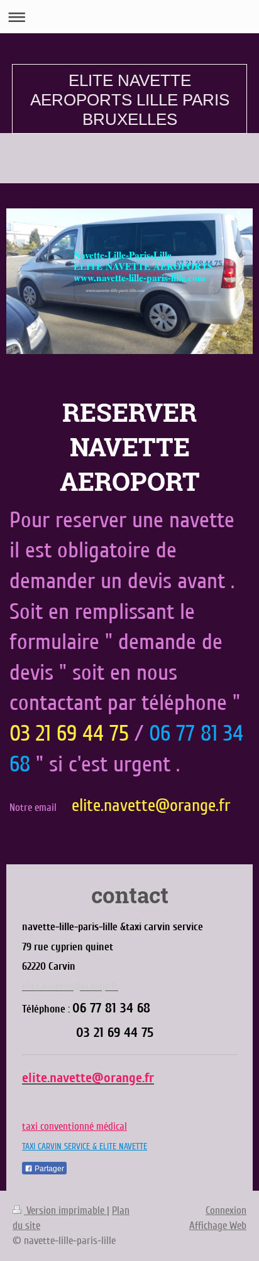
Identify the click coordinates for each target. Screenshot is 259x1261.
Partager (48, 1168)
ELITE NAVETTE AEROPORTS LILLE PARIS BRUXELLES (129, 100)
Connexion (226, 1210)
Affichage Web (217, 1225)
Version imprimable (65, 1210)
